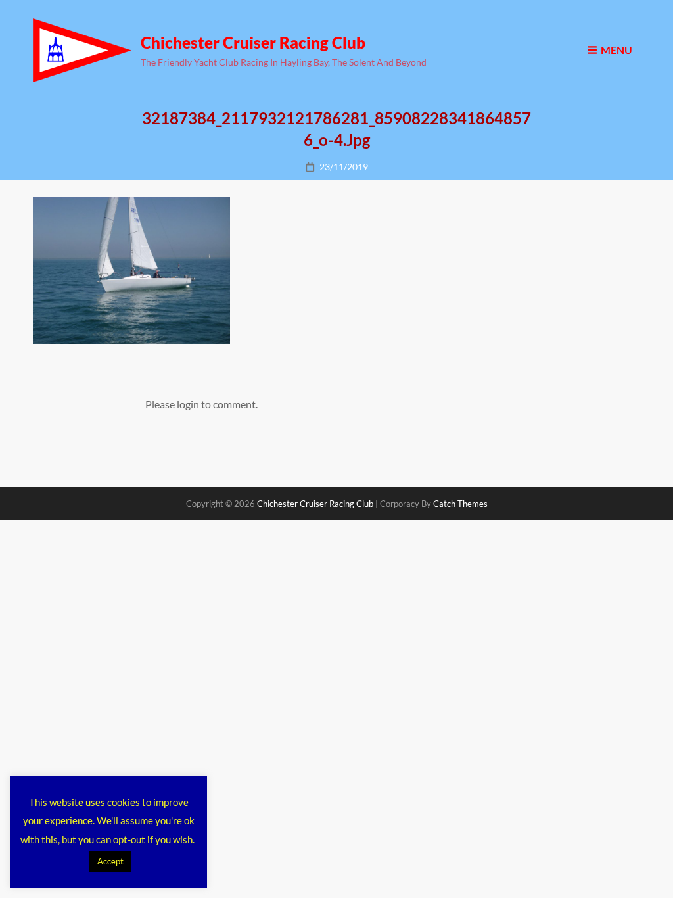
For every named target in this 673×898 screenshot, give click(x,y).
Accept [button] (110, 861)
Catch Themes (460, 503)
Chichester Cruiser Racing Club (253, 42)
